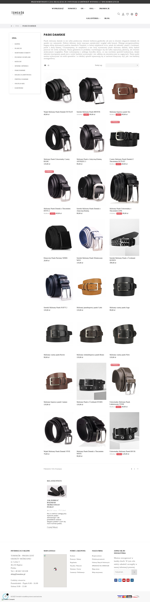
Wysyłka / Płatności (76, 566)
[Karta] (45, 65)
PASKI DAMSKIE (20, 70)
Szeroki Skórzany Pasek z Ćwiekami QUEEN (122, 259)
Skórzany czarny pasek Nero (120, 355)
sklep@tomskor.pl (18, 574)
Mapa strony (95, 569)
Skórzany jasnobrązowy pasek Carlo (89, 307)
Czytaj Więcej (52, 527)
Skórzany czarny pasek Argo (120, 307)
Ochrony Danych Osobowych (100, 562)
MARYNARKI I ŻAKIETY (22, 53)
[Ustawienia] (132, 14)
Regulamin (73, 562)
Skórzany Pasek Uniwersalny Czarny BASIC (57, 160)
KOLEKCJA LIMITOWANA (23, 75)
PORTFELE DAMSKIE (21, 79)
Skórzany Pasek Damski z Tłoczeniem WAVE (90, 452)
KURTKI (17, 44)
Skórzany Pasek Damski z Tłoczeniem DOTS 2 (57, 210)
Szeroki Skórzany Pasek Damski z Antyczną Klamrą (88, 210)
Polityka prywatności (98, 559)
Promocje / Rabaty (75, 559)
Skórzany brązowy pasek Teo (120, 112)
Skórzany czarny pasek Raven (54, 355)
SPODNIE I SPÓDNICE (21, 66)
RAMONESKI (19, 88)
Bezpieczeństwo (97, 556)
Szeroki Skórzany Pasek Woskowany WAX (90, 259)
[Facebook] (115, 580)
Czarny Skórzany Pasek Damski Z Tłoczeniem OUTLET (122, 160)
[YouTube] (124, 580)
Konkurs (72, 556)
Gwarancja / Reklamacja (77, 572)
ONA (14, 38)
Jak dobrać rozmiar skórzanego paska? (53, 503)
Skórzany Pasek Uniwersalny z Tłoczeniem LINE (120, 210)
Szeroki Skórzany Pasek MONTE (88, 112)
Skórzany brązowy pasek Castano (55, 402)
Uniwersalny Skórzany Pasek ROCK (123, 451)
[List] (48, 65)
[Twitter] (119, 580)
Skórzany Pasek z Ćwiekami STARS (89, 402)
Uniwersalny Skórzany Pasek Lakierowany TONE (120, 403)
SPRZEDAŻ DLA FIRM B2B (100, 566)
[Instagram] (132, 580)
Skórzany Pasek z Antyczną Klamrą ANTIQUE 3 (89, 160)
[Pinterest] (128, 580)
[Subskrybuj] (134, 572)
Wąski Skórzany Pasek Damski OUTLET (58, 112)
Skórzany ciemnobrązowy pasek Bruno (90, 355)
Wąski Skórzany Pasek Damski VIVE (57, 451)
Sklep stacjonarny (97, 572)
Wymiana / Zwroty (75, 569)
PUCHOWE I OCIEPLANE (23, 57)
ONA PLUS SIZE (20, 83)
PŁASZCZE (18, 48)
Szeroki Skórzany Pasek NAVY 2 (55, 307)
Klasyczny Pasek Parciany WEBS (55, 258)
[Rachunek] (123, 14)
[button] (55, 569)
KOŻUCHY (18, 61)
